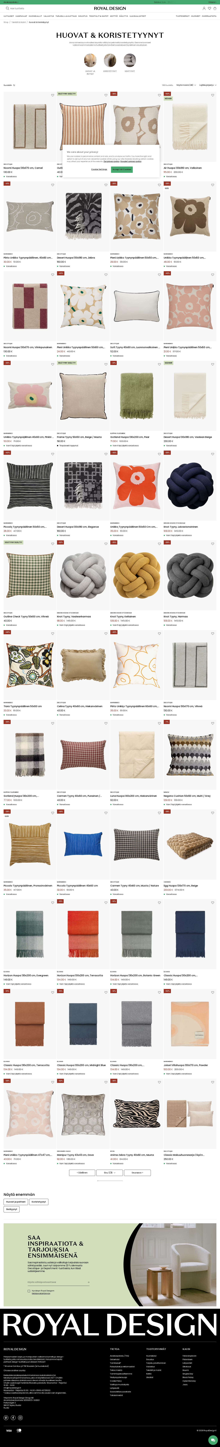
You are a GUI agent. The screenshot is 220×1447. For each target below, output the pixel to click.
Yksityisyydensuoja (118, 1377)
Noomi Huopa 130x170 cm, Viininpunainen (28, 347)
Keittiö (148, 1374)
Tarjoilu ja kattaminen (156, 1363)
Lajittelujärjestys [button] (206, 85)
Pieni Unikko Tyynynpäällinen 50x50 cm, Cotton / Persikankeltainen (187, 347)
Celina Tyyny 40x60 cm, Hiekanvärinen (79, 706)
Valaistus (150, 1367)
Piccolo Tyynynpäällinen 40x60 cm (77, 886)
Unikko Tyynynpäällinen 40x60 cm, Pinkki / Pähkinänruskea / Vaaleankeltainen (28, 437)
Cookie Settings (99, 169)
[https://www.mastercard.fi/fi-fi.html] (18, 1430)
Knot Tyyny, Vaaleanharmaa (74, 616)
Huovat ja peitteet (90, 72)
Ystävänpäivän (190, 1356)
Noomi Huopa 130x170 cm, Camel (23, 168)
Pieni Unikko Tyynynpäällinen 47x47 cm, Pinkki (27, 1155)
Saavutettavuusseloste (120, 1392)
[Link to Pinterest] (6, 1417)
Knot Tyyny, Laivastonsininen (181, 527)
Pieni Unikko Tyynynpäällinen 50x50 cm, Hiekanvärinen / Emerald (80, 347)
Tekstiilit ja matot (153, 1370)
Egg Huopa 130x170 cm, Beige (181, 886)
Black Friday (188, 1377)
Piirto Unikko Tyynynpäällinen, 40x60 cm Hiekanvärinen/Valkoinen (27, 258)
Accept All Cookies (122, 169)
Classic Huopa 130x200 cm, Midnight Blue (81, 1065)
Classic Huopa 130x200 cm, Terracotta (26, 1065)
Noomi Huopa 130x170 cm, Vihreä (183, 706)
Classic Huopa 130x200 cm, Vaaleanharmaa (126, 1065)
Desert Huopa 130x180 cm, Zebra (76, 258)
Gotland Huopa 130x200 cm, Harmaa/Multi (20, 796)
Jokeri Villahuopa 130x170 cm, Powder (186, 1065)
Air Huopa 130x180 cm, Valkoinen (183, 168)
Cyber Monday (189, 1381)
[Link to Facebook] (13, 1417)
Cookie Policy (116, 1381)
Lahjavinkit (187, 1363)
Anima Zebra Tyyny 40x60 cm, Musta (132, 1155)
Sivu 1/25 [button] (108, 1172)
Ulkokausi (187, 1367)
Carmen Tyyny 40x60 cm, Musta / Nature (134, 886)
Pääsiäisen (187, 1359)
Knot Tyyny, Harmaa (176, 616)
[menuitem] (9, 16)
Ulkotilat (149, 1377)
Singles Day (188, 1374)
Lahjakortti (114, 1388)
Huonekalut (151, 1356)
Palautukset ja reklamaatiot (122, 1367)
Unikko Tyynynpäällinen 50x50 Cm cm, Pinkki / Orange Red (133, 527)
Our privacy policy (112, 161)
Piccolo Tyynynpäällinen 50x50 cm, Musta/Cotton (24, 527)
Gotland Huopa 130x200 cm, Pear (129, 437)
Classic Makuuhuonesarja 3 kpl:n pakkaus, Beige (183, 1155)
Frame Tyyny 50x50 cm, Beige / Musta (79, 437)
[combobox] (212, 2)
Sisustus (150, 1359)
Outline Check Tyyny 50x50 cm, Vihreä (26, 616)
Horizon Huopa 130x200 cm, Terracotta (80, 975)
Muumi (186, 1370)
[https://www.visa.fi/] (9, 1430)
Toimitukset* (115, 1363)
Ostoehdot (114, 1359)
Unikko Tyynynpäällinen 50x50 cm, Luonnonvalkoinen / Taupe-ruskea (184, 258)
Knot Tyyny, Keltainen (123, 616)
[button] (212, 2)
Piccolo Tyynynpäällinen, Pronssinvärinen (28, 886)
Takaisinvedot (116, 1395)
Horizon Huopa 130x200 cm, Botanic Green (135, 975)
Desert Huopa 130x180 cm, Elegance (78, 527)
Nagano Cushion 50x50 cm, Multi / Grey (187, 796)
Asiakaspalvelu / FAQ (119, 1356)
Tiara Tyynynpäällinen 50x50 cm (23, 706)
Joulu (185, 1384)
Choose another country (14, 1370)
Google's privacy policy (130, 161)
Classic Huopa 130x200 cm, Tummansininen (180, 975)
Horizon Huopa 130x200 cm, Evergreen (26, 975)
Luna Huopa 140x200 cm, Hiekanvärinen (133, 796)
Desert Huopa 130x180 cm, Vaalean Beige (188, 437)
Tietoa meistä (116, 1370)
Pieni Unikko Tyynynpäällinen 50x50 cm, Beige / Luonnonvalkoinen (133, 258)
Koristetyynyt (110, 71)
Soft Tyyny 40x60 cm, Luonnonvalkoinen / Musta (135, 347)
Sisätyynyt (130, 71)
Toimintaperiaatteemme (121, 1374)
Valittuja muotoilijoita (119, 1384)
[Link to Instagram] (20, 1417)
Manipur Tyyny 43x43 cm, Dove (75, 1155)
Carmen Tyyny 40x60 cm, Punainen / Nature (78, 796)
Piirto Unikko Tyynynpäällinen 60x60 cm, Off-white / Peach (133, 706)
